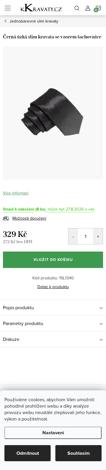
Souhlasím (78, 453)
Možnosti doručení (29, 218)
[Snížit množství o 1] (73, 236)
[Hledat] (77, 7)
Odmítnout (27, 453)
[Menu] (7, 7)
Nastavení (53, 432)
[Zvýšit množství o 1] (98, 236)
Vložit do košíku (53, 259)
